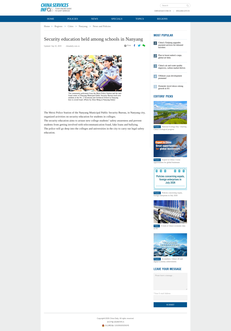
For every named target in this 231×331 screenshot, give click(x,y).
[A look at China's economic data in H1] (170, 212)
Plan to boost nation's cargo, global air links (170, 56)
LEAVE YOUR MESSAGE (167, 269)
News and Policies (102, 26)
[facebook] (134, 45)
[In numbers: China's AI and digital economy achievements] (170, 245)
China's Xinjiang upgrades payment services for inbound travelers (170, 45)
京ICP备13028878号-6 (115, 322)
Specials (116, 18)
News (94, 18)
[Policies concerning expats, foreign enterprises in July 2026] (170, 179)
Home (50, 18)
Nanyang (83, 26)
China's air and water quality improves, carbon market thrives (171, 66)
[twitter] (139, 45)
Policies (72, 18)
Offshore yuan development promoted (170, 77)
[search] (187, 5)
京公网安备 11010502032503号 (117, 325)
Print (129, 45)
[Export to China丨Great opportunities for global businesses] (170, 146)
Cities (70, 26)
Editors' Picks (163, 96)
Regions (162, 18)
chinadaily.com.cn (162, 11)
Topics (140, 18)
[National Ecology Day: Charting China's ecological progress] (170, 112)
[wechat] (144, 45)
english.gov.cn (183, 11)
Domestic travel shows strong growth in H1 (170, 87)
